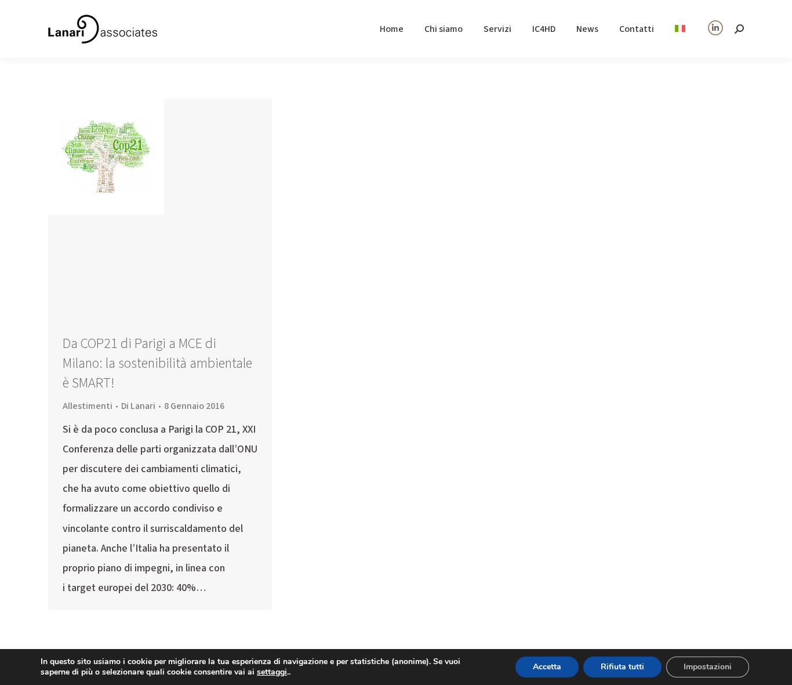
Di (138, 406)
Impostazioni (708, 666)
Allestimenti (87, 406)
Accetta (547, 666)
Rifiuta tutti (622, 666)
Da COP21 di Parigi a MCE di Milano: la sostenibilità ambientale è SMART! (157, 363)
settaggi (272, 672)
